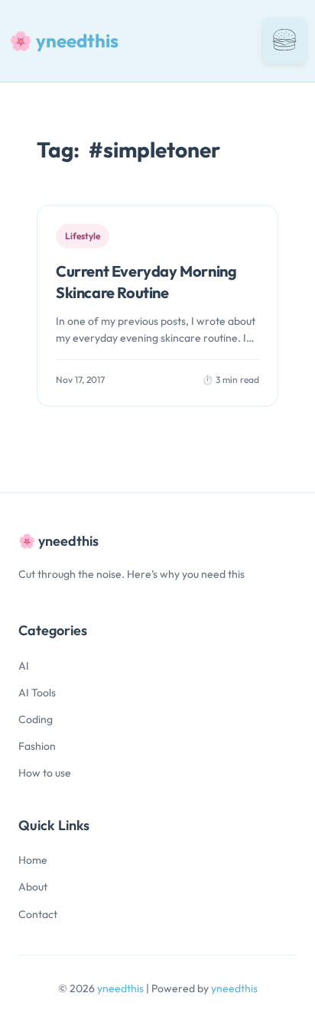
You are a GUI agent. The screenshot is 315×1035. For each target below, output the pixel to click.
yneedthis (121, 988)
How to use (44, 773)
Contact (37, 914)
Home (32, 860)
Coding (35, 719)
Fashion (37, 746)
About (32, 887)
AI (23, 666)
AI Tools (37, 692)
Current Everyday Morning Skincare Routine (146, 281)
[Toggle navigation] (284, 40)
